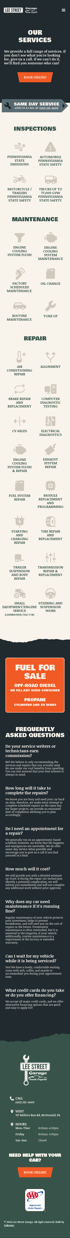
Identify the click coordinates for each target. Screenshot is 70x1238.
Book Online (35, 77)
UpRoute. (9, 1225)
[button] (63, 10)
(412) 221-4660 (48, 108)
